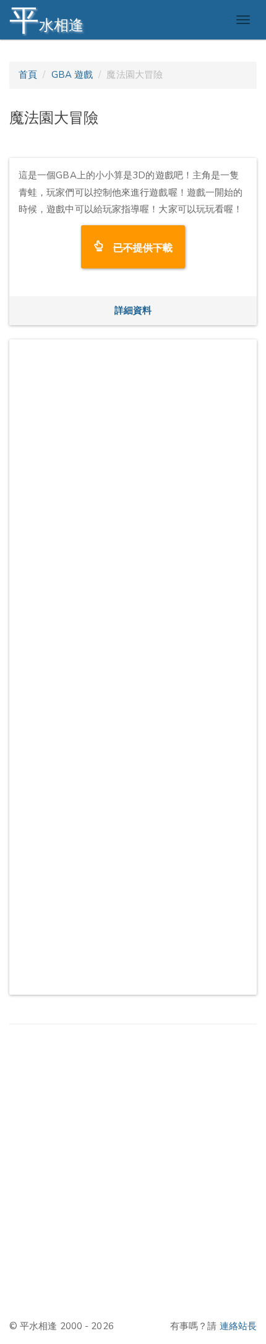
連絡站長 (238, 1326)
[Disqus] (133, 503)
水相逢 (46, 20)
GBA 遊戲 (72, 74)
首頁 (28, 74)
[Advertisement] (133, 1171)
